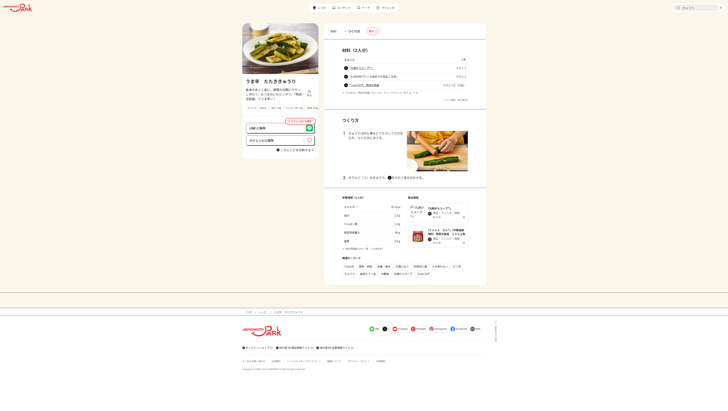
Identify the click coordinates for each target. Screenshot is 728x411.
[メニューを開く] (721, 8)
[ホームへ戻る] (17, 8)
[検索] (678, 8)
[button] (696, 8)
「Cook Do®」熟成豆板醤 (364, 85)
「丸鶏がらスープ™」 (361, 68)
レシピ (263, 312)
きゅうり (349, 59)
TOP (249, 312)
